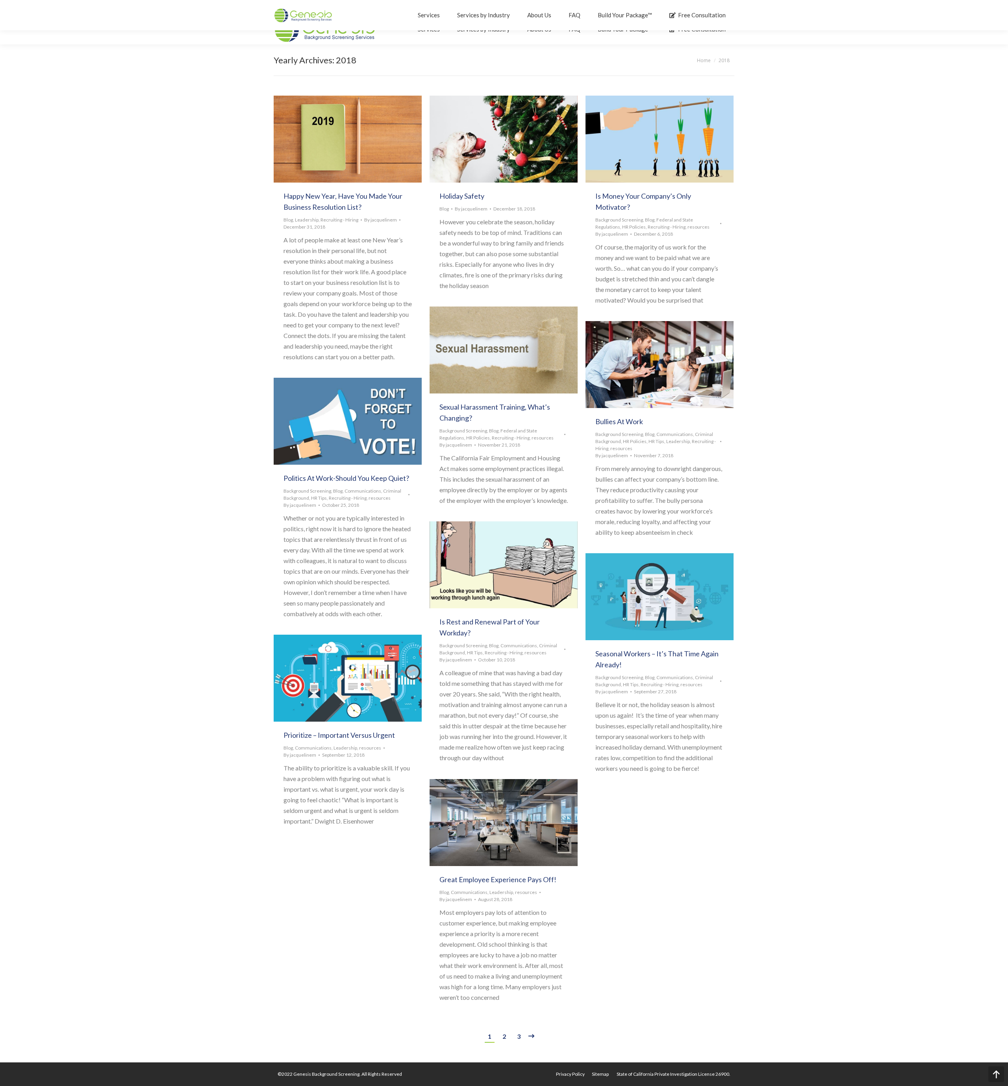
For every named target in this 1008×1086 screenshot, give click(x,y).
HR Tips (656, 441)
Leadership (307, 220)
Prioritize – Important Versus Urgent (339, 735)
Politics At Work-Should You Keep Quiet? (346, 478)
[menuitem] (570, 1074)
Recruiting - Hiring (339, 220)
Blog (288, 220)
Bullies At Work (619, 421)
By (380, 220)
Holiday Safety (461, 196)
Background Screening (619, 220)
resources (698, 227)
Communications (674, 434)
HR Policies (634, 227)
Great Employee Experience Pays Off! (497, 879)
